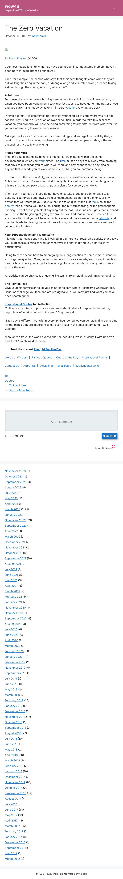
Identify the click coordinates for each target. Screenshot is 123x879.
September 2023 (16, 482)
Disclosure (64, 365)
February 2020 (14, 651)
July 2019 (11, 678)
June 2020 (12, 634)
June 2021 (11, 574)
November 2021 (15, 547)
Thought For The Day (48, 349)
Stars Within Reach (21, 390)
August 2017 (13, 798)
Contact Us (12, 365)
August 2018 (13, 733)
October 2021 (13, 553)
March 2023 (12, 509)
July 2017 (11, 804)
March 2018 (12, 760)
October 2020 (14, 613)
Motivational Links (87, 365)
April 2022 (11, 531)
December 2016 (15, 842)
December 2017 (15, 776)
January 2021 (13, 602)
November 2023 (15, 471)
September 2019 (15, 673)
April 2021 (11, 585)
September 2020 (16, 618)
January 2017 (13, 837)
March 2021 (12, 591)
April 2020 (11, 640)
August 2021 (13, 563)
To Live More (17, 385)
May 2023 (11, 498)
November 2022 (15, 520)
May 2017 (11, 815)
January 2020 (14, 656)
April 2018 (11, 755)
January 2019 (13, 705)
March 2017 (12, 826)
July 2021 (11, 569)
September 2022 (15, 525)
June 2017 (11, 809)
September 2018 (15, 727)
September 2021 (15, 558)
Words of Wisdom (16, 357)
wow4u (12, 6)
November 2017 (15, 782)
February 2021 (14, 596)
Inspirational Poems (94, 357)
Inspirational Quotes (18, 304)
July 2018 (11, 738)
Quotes (9, 380)
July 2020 (11, 629)
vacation (70, 107)
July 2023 (11, 493)
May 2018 (11, 749)
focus (95, 201)
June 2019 (11, 684)
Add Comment (109, 436)
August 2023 (13, 487)
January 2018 (13, 771)
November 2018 (15, 716)
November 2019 (15, 667)
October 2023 (14, 476)
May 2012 (11, 853)
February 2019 (14, 700)
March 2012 (12, 858)
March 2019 (12, 695)
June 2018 (11, 744)
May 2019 (11, 689)
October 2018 (13, 722)
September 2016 (15, 847)
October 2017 (13, 787)
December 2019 (15, 662)
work (41, 161)
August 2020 (13, 624)
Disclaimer (47, 365)
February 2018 (14, 766)
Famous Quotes (42, 357)
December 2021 (15, 542)
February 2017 (14, 831)
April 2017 (11, 820)
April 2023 (11, 503)
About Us (29, 365)
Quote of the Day (67, 357)
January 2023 (14, 514)
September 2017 (15, 793)
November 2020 (15, 607)
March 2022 (12, 536)
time (63, 161)
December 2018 (15, 711)
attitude (104, 218)
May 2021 (11, 580)
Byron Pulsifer (18, 58)
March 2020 (12, 645)
